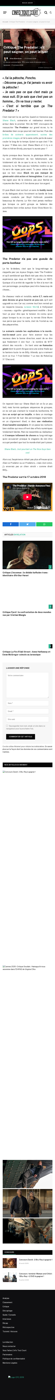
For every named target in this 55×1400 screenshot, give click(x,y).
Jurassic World (31, 307)
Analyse (6, 1298)
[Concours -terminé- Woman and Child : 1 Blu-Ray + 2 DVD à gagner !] (10, 1277)
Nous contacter (9, 1346)
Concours (9, 1252)
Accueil (5, 22)
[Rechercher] (46, 12)
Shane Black (9, 120)
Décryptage (7, 1311)
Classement (7, 1302)
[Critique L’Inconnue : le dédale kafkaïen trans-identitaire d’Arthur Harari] (27, 555)
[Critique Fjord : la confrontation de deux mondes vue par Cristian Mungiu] (27, 594)
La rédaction (8, 1342)
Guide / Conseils (9, 1315)
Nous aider (27, 3)
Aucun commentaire (13, 62)
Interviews (7, 1319)
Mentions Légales (10, 1363)
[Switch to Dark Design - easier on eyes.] (50, 12)
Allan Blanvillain (16, 58)
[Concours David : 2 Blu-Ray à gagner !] (10, 1263)
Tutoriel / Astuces (10, 1331)
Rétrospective (8, 1327)
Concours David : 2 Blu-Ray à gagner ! (35, 1260)
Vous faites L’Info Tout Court (14, 1350)
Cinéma (7, 41)
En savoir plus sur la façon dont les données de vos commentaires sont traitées (27, 749)
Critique (6, 1307)
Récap (5, 1323)
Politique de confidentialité (14, 1359)
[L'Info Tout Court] (26, 12)
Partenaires (7, 1355)
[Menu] (5, 12)
